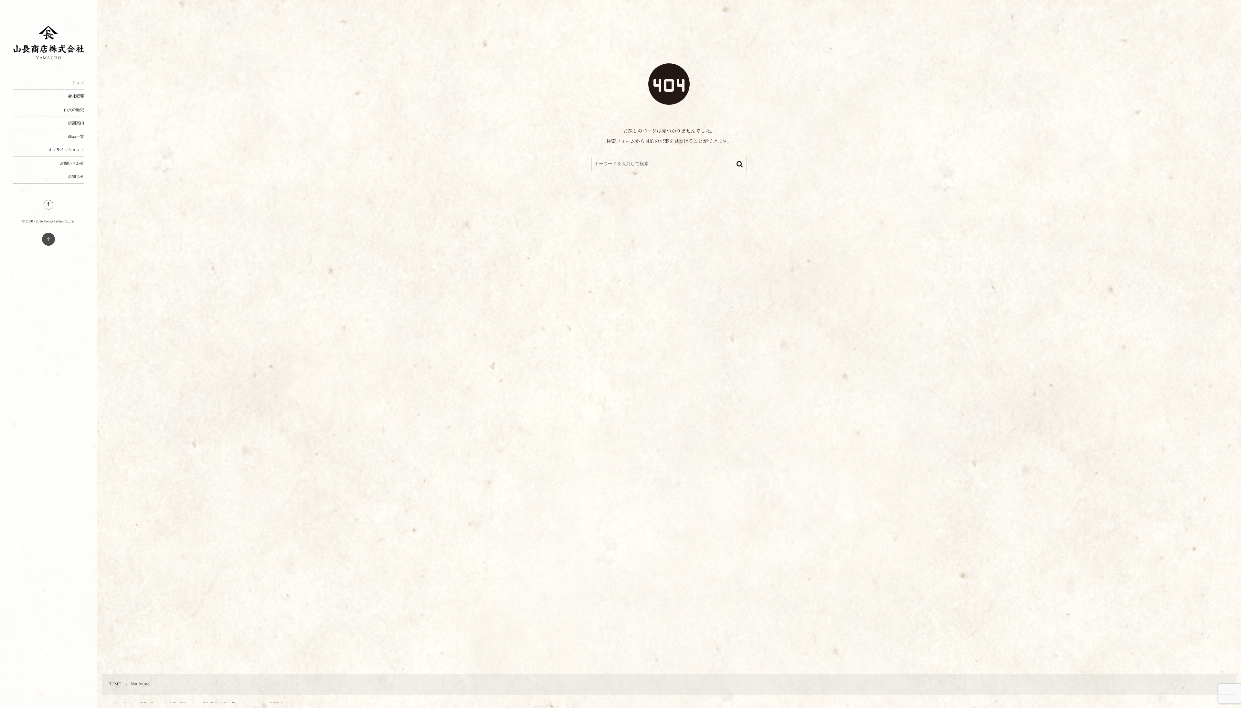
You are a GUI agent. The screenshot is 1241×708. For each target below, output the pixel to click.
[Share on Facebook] (48, 204)
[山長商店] (48, 51)
